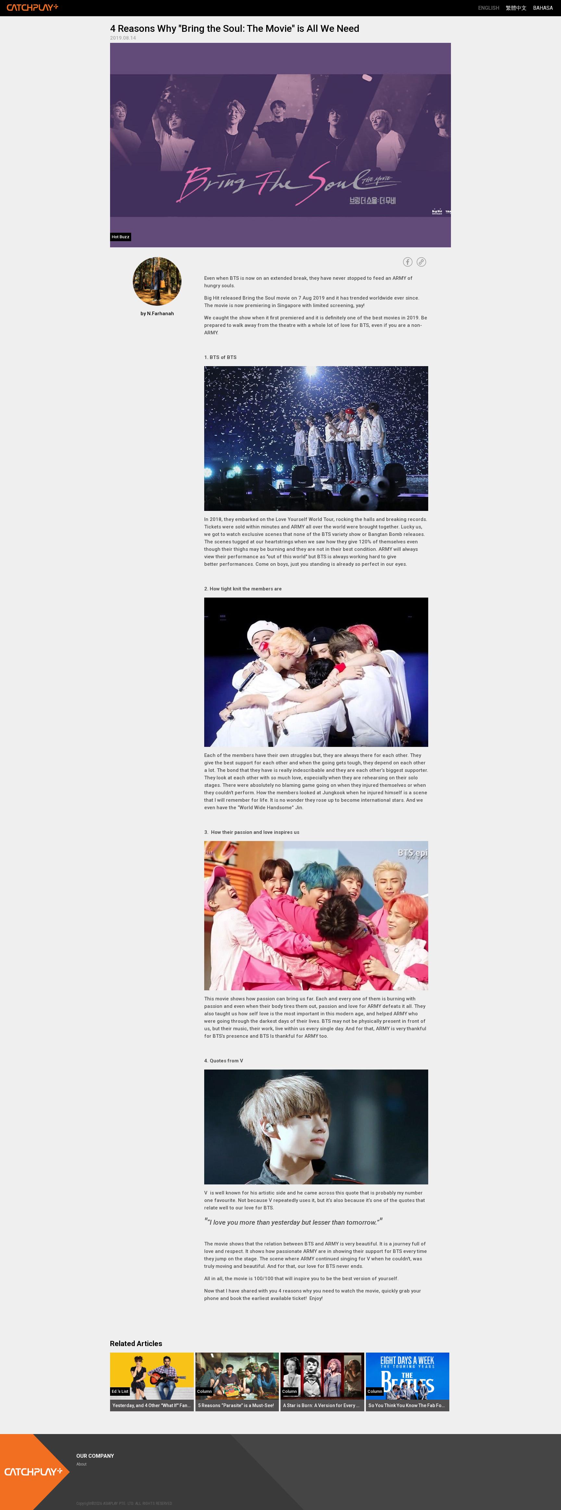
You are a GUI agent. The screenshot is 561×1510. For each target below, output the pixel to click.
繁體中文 (516, 8)
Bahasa (543, 8)
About (81, 1464)
